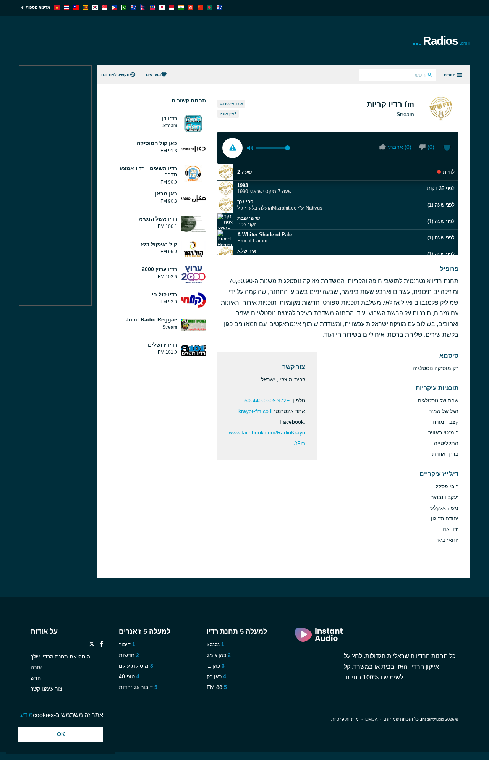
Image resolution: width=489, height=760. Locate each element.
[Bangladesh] (209, 7)
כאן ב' (213, 666)
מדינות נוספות (38, 7)
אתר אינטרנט (231, 104)
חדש (36, 678)
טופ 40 (127, 676)
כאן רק (214, 676)
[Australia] (219, 7)
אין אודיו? (228, 113)
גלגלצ (213, 644)
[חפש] (430, 75)
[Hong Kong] (190, 7)
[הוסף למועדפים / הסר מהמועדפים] (446, 148)
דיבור (125, 644)
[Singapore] (104, 7)
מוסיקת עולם (134, 666)
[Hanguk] (95, 7)
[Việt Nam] (57, 7)
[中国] (200, 7)
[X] (92, 645)
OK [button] (61, 734)
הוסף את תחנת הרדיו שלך (60, 657)
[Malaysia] (152, 7)
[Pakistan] (123, 7)
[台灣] (76, 7)
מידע (26, 715)
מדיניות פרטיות (345, 719)
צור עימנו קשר (46, 689)
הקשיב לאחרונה (115, 75)
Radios (446, 40)
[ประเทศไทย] (66, 7)
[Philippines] (114, 7)
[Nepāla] (143, 8)
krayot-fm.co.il (255, 411)
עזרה (36, 667)
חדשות (126, 655)
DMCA (371, 719)
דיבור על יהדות (136, 687)
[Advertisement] (158, 40)
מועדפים (153, 75)
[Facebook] (102, 645)
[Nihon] (162, 7)
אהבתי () (399, 147)
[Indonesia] (171, 7)
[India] (181, 7)
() (430, 147)
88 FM (214, 687)
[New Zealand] (133, 7)
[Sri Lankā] (85, 7)
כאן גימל (216, 655)
